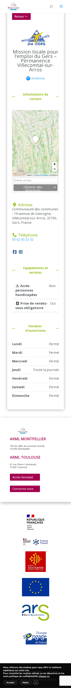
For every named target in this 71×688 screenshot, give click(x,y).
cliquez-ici (44, 676)
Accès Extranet (22, 477)
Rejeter (25, 682)
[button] (54, 164)
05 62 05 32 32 (23, 239)
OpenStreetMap (41, 175)
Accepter (10, 682)
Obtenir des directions (33, 188)
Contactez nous (22, 489)
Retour (19, 16)
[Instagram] (20, 252)
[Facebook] (14, 252)
